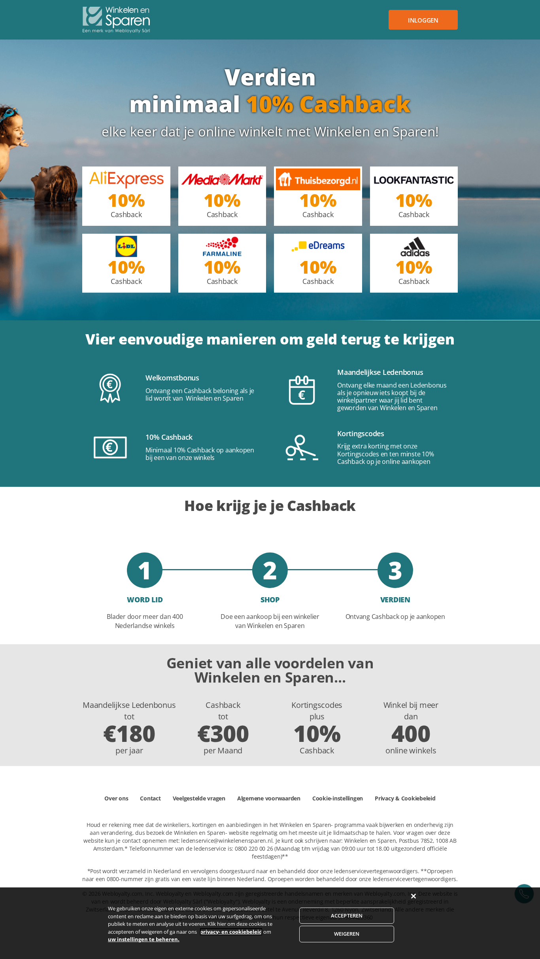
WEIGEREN (347, 933)
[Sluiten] (413, 896)
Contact (150, 798)
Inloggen (423, 20)
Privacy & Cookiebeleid (405, 798)
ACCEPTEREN (347, 915)
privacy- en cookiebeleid (231, 931)
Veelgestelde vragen (199, 798)
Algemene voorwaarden (268, 798)
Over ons (116, 798)
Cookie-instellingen (337, 798)
